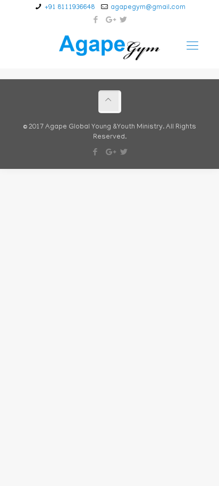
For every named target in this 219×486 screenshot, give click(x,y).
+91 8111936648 (70, 8)
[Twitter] (123, 20)
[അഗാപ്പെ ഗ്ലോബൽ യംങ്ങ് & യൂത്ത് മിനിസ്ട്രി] (109, 47)
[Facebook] (96, 20)
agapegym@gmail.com (148, 8)
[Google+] (109, 20)
